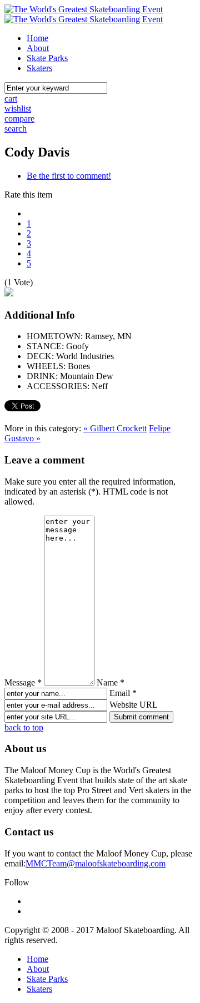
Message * (23, 682)
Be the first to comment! (69, 175)
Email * (123, 693)
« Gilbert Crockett (115, 428)
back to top (23, 727)
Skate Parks (47, 58)
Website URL (133, 704)
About (38, 48)
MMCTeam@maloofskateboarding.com (96, 863)
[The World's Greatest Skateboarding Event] (83, 9)
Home (37, 38)
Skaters (39, 68)
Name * (110, 682)
